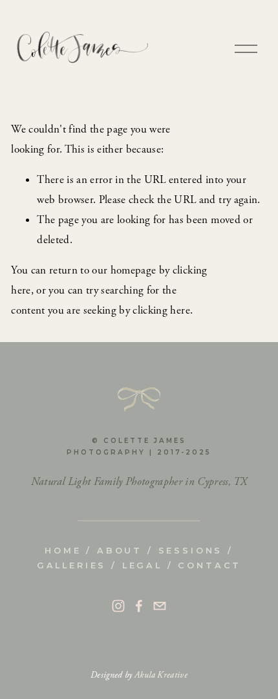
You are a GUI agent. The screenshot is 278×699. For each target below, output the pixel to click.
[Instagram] (118, 605)
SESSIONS (190, 550)
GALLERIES (71, 565)
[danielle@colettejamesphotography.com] (159, 605)
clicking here (161, 310)
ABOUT (119, 550)
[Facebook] (139, 605)
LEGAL (142, 565)
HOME (63, 550)
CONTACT (209, 565)
